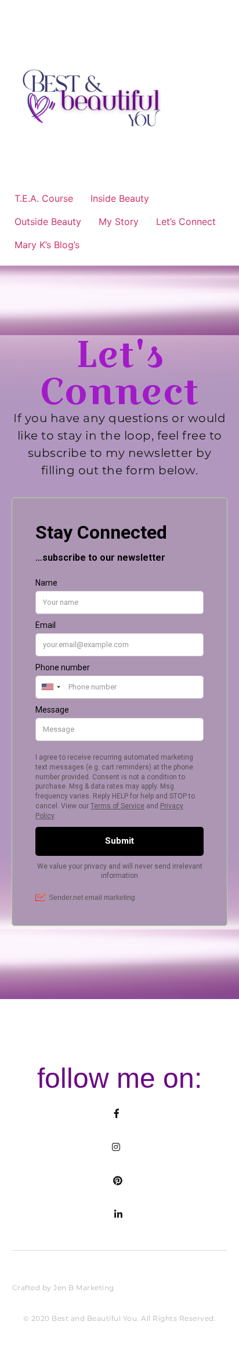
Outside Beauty (48, 221)
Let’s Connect (186, 221)
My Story (119, 221)
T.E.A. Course (44, 198)
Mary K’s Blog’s (47, 244)
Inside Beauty (119, 198)
